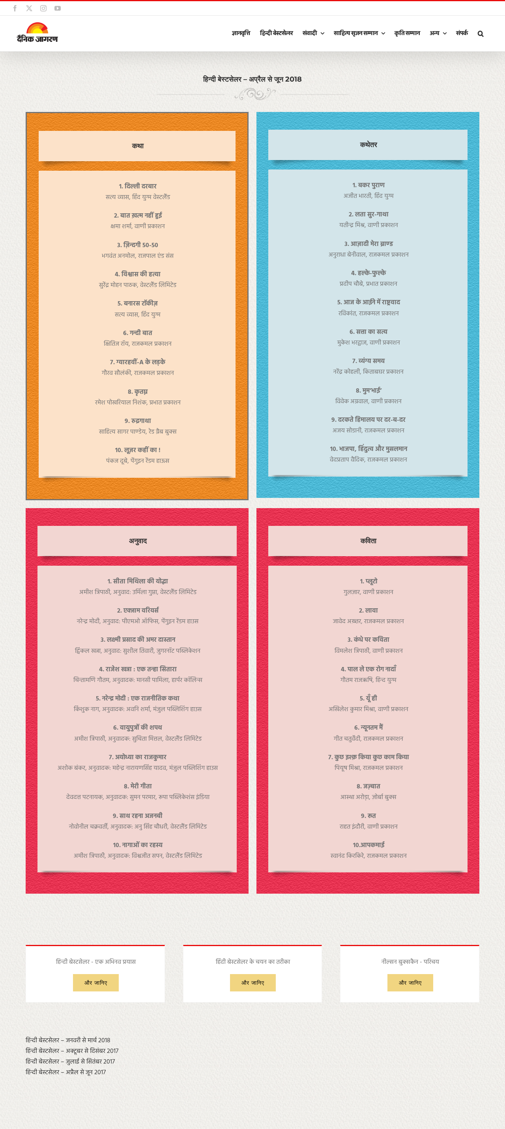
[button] (480, 33)
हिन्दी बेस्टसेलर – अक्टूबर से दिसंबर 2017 (72, 1051)
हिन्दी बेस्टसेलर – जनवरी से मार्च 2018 (68, 1041)
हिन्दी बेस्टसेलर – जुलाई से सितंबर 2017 (70, 1062)
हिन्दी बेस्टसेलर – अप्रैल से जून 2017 (66, 1073)
